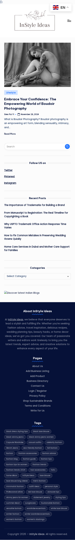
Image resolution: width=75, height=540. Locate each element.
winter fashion (12, 514)
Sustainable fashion (50, 503)
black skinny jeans (15, 437)
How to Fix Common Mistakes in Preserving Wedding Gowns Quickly (35, 237)
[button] (67, 146)
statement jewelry (41, 497)
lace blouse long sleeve (17, 481)
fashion (9, 453)
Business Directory (37, 381)
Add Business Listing (37, 371)
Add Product (37, 376)
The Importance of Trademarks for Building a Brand (34, 205)
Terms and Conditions (38, 405)
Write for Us (37, 410)
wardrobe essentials (36, 508)
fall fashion (52, 448)
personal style (51, 486)
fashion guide (29, 459)
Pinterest (9, 176)
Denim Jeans (12, 448)
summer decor (13, 503)
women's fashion (14, 519)
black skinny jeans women (41, 437)
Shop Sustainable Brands (37, 401)
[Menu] (69, 21)
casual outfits (35, 442)
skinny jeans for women (17, 497)
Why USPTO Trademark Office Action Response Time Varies (35, 225)
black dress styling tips (17, 431)
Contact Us (37, 386)
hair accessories (38, 470)
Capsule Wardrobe (14, 442)
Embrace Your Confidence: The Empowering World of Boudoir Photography (30, 104)
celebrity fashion (54, 442)
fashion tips (46, 459)
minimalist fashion (15, 486)
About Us (37, 366)
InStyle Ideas (15, 319)
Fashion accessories (27, 453)
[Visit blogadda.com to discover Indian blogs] (22, 292)
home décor (11, 475)
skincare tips (53, 492)
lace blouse (45, 475)
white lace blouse (59, 508)
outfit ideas (34, 486)
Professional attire (14, 492)
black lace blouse (41, 431)
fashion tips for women (16, 464)
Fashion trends (39, 464)
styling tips (60, 497)
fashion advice (49, 453)
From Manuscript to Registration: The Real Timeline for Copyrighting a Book (36, 214)
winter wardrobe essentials (37, 514)
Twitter (8, 170)
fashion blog (12, 459)
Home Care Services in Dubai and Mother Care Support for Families (37, 248)
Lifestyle (11, 92)
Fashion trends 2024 (15, 470)
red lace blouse (35, 492)
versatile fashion (13, 508)
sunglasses (30, 503)
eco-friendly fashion (33, 448)
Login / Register (37, 391)
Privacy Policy (37, 396)
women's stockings (35, 519)
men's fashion (39, 481)
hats (53, 470)
